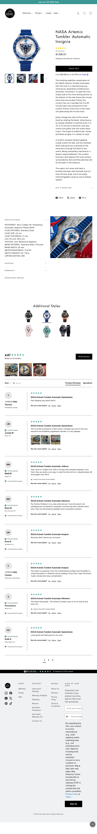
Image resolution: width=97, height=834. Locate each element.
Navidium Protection (36, 708)
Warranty (10, 270)
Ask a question (64, 188)
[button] (11, 369)
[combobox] (67, 717)
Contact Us (37, 721)
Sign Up (73, 804)
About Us (55, 689)
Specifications (12, 220)
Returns (35, 703)
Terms (68, 797)
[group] (17, 355)
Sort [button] (7, 383)
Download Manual (14, 278)
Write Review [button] (84, 356)
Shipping (59, 58)
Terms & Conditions (55, 704)
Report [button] (54, 406)
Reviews (54, 693)
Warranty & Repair (39, 695)
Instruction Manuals (36, 690)
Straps (21, 693)
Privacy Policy (54, 698)
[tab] (73, 383)
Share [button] (59, 406)
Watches (22, 689)
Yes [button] (49, 406)
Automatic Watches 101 (37, 715)
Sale (20, 697)
